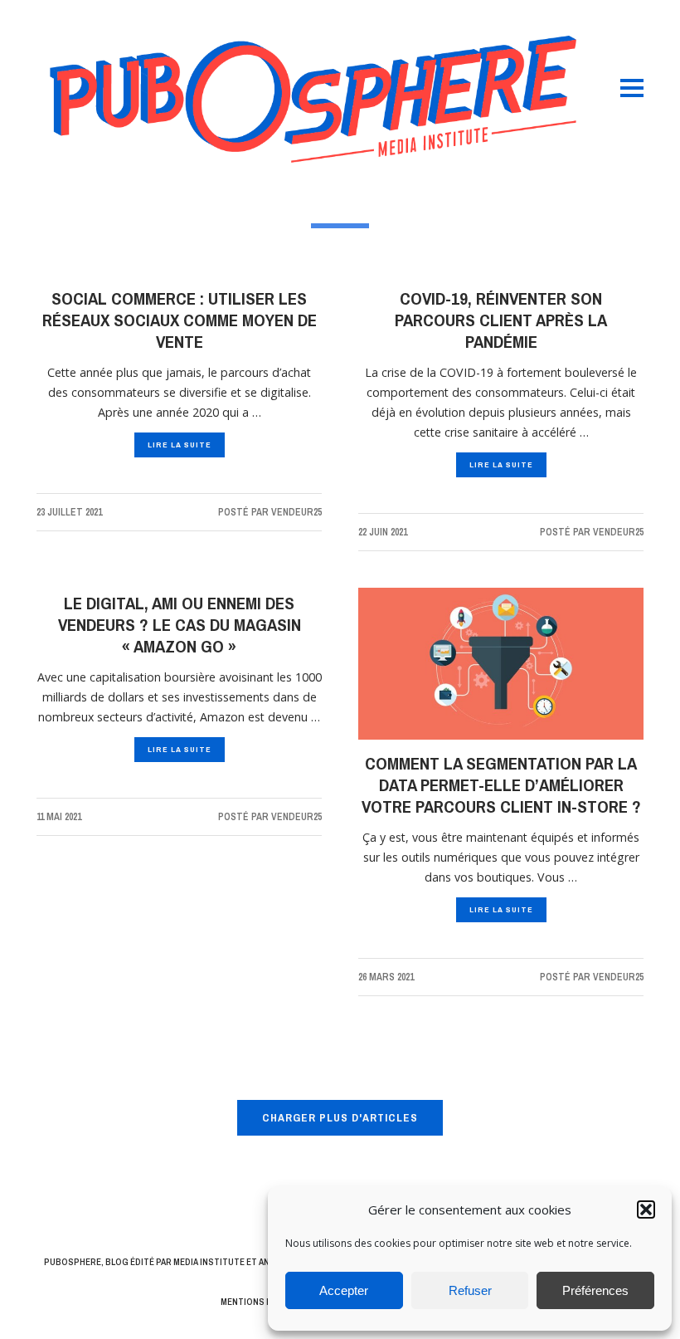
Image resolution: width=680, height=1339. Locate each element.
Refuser (470, 1290)
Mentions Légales (261, 1301)
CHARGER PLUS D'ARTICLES (340, 1117)
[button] (646, 1209)
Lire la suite (179, 444)
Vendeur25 (296, 512)
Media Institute (209, 1262)
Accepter (343, 1290)
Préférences (595, 1290)
